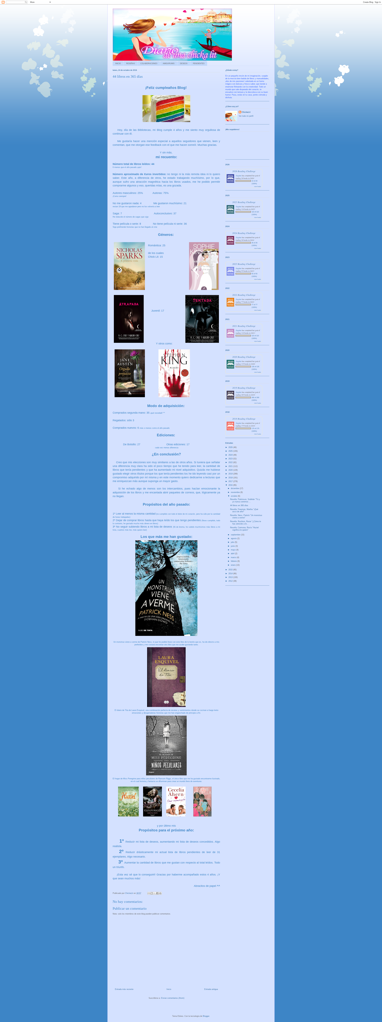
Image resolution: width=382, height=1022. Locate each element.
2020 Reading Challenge (243, 356)
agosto (234, 538)
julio (233, 542)
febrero (234, 561)
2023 (230, 459)
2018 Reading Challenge (243, 418)
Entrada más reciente (124, 989)
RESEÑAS (130, 63)
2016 (230, 485)
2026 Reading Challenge (243, 171)
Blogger (206, 1016)
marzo (234, 557)
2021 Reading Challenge (243, 325)
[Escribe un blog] (151, 893)
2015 (230, 570)
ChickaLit (246, 112)
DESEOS (183, 63)
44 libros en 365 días (239, 505)
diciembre (235, 488)
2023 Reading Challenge (243, 263)
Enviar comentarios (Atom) (172, 998)
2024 (230, 455)
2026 (230, 447)
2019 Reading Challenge (243, 387)
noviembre (235, 492)
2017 (230, 481)
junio (233, 546)
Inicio (169, 989)
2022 (230, 462)
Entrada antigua (211, 989)
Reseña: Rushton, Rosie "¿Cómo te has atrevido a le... (245, 522)
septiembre (236, 535)
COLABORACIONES (148, 63)
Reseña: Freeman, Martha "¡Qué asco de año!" (244, 510)
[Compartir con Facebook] (157, 893)
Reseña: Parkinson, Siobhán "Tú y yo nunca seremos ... (245, 500)
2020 (230, 470)
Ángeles (238, 175)
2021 (230, 466)
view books (257, 186)
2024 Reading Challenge (243, 233)
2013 (230, 577)
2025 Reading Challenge (243, 202)
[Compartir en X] (154, 893)
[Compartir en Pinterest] (160, 893)
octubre (234, 496)
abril (233, 553)
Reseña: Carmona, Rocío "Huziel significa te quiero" (244, 528)
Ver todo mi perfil (246, 116)
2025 (230, 451)
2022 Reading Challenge (243, 294)
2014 (230, 573)
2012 (230, 581)
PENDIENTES (198, 63)
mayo (233, 550)
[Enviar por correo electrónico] (148, 893)
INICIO (118, 63)
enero (233, 565)
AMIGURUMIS (168, 63)
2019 (230, 474)
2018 (230, 477)
